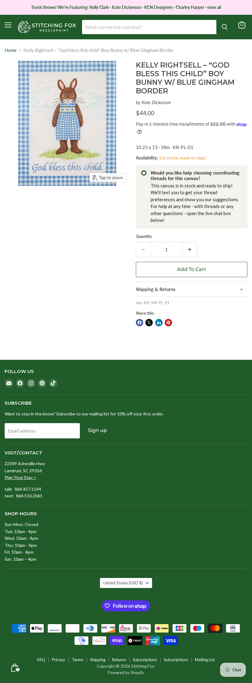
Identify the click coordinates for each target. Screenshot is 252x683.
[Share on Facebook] (139, 322)
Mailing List (205, 659)
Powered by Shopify (126, 672)
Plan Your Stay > (20, 477)
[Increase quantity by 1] (189, 249)
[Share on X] (149, 322)
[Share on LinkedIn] (159, 322)
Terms (77, 659)
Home (11, 50)
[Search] (224, 27)
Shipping (97, 659)
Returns (119, 659)
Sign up (97, 430)
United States (123, 582)
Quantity (144, 236)
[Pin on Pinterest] (168, 322)
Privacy (58, 659)
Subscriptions (145, 659)
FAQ (41, 659)
